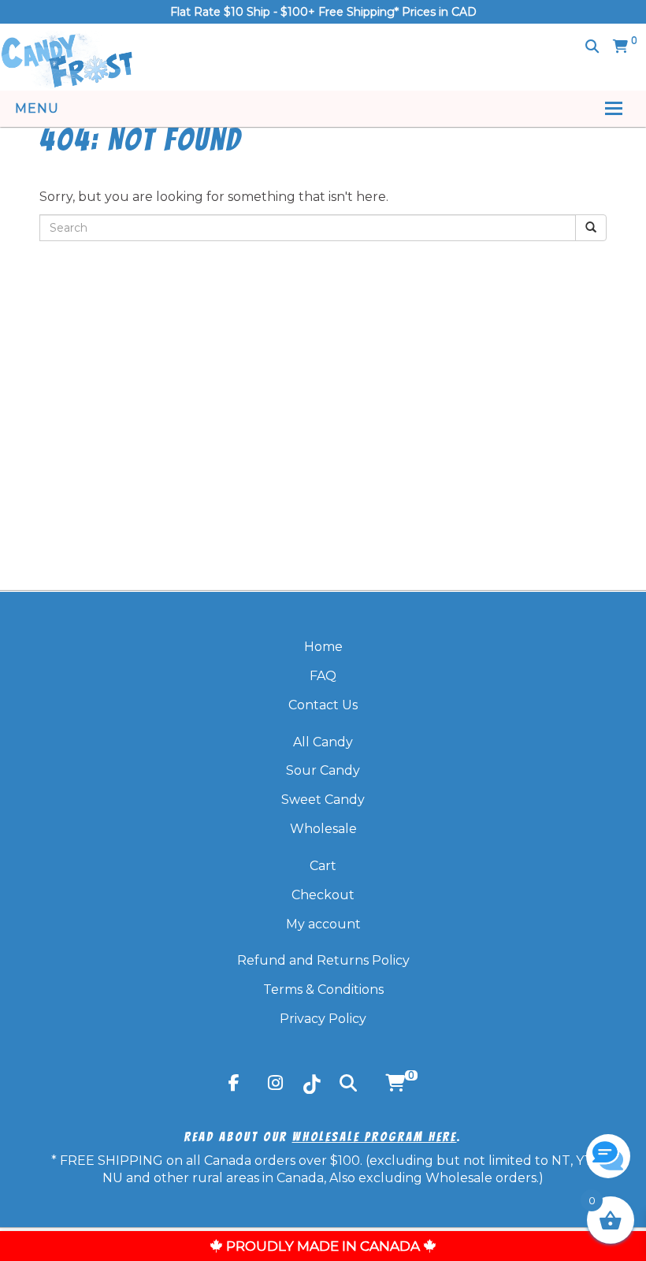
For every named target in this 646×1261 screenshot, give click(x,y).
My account (323, 924)
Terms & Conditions (323, 989)
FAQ (323, 675)
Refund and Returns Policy (323, 960)
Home (323, 646)
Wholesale (323, 828)
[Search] (592, 46)
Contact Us (323, 704)
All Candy (323, 742)
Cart (323, 865)
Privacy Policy (323, 1018)
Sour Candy (323, 770)
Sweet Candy (323, 799)
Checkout (323, 894)
